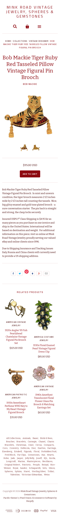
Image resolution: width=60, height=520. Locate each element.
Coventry (14, 448)
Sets (45, 468)
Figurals (28, 451)
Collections (20, 41)
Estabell (18, 451)
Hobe (6, 458)
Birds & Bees (46, 438)
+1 (39, 273)
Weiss (47, 474)
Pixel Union (25, 498)
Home (8, 41)
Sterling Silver (39, 471)
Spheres (9, 471)
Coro (5, 448)
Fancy (32, 273)
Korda (52, 458)
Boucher (10, 441)
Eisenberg (7, 451)
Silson (52, 468)
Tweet (20, 273)
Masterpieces (33, 461)
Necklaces (47, 461)
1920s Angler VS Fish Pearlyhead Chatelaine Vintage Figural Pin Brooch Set (16, 336)
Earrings (51, 448)
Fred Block (10, 455)
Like (13, 273)
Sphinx (18, 471)
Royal (15, 468)
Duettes (41, 448)
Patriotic (26, 465)
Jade (13, 458)
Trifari (51, 471)
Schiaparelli (34, 468)
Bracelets (21, 441)
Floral (36, 451)
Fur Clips (21, 455)
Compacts (49, 445)
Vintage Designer (38, 41)
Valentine (15, 474)
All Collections (13, 438)
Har (43, 455)
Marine (21, 461)
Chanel (42, 441)
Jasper (20, 458)
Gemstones (33, 455)
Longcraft (11, 461)
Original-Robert (12, 465)
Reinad (45, 465)
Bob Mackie (30, 84)
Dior (33, 448)
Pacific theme (10, 498)
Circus (39, 445)
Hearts (50, 455)
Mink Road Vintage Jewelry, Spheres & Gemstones (30, 11)
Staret (27, 471)
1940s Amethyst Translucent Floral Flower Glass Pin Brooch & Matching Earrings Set (44, 401)
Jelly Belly (29, 458)
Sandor (23, 468)
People (36, 465)
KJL (45, 458)
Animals (27, 438)
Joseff (39, 458)
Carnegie (32, 441)
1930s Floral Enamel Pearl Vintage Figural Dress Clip (43, 348)
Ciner (30, 445)
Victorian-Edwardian (32, 474)
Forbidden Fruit (49, 451)
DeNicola (25, 448)
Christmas (21, 445)
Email (46, 273)
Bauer (35, 438)
